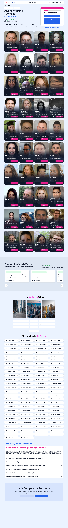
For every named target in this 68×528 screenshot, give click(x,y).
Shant (52, 155)
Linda (52, 44)
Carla (7, 155)
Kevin (37, 44)
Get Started (14, 72)
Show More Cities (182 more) (34, 330)
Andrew (53, 88)
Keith (22, 155)
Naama (37, 89)
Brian (22, 89)
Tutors (5, 5)
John (22, 44)
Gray (37, 66)
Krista (22, 222)
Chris (52, 133)
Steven (52, 244)
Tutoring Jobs (36, 2)
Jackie (7, 133)
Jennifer (23, 66)
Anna (22, 177)
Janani (7, 88)
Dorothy (53, 66)
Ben (51, 200)
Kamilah (53, 177)
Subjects (30, 2)
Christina (23, 111)
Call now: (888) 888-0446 (54, 2)
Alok (36, 222)
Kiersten (8, 66)
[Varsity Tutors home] (10, 2)
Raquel (7, 177)
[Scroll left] (6, 285)
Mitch (22, 199)
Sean (22, 133)
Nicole (7, 199)
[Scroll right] (62, 285)
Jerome (37, 177)
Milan (52, 224)
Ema (51, 111)
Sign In (61, 2)
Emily (37, 199)
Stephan (8, 222)
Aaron (37, 133)
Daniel (37, 155)
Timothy (8, 44)
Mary (37, 244)
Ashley (22, 244)
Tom (6, 244)
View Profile (7, 72)
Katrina (37, 111)
